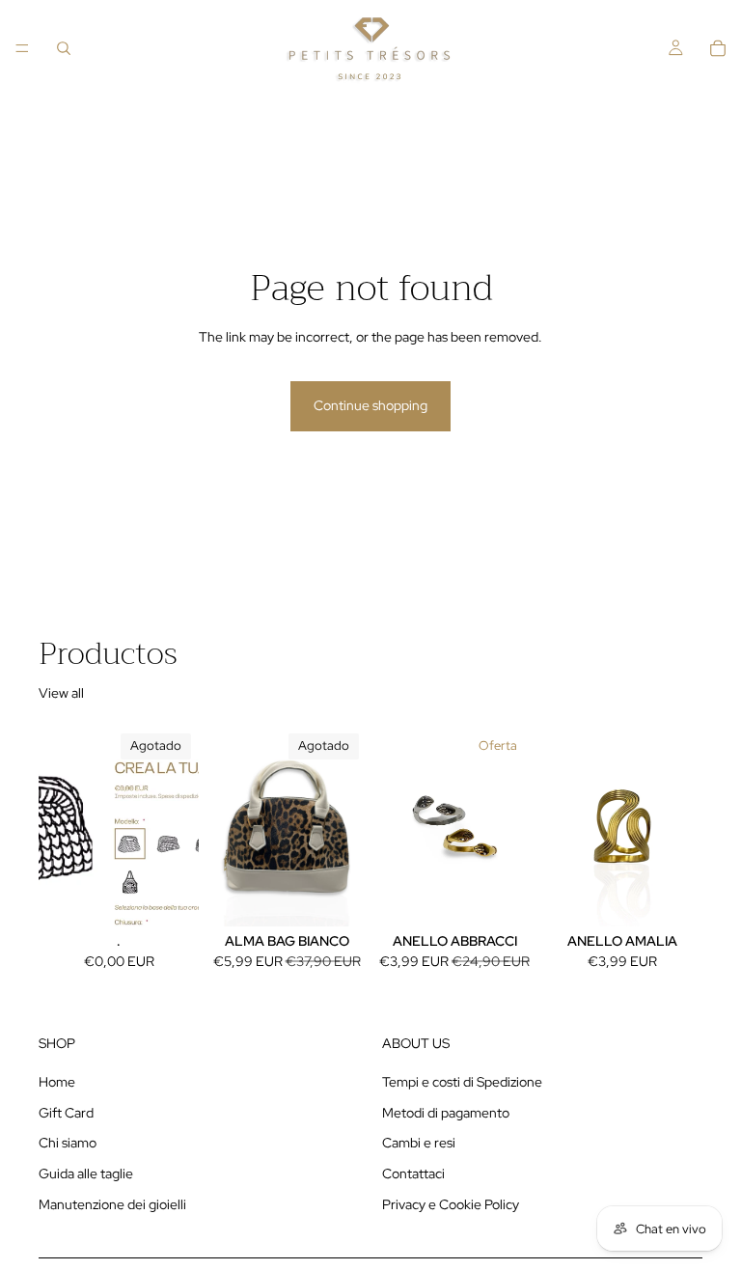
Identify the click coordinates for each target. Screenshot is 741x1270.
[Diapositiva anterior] (227, 826)
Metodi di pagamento (445, 1112)
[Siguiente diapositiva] (345, 826)
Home (57, 1082)
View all (61, 693)
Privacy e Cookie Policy (450, 1204)
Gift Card (66, 1112)
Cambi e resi (418, 1143)
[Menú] (22, 48)
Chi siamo (67, 1143)
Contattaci (413, 1173)
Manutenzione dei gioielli (112, 1204)
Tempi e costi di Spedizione (462, 1082)
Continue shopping (370, 405)
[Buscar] (63, 48)
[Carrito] (718, 48)
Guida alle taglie (86, 1173)
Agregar (689, 895)
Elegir (521, 895)
